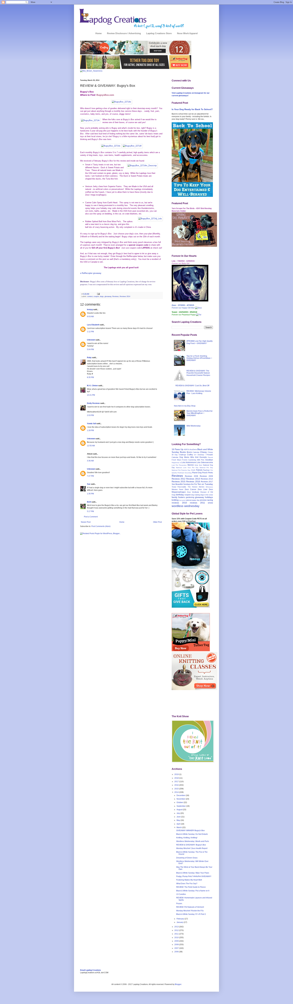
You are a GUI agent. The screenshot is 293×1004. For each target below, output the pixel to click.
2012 (176, 930)
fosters (181, 497)
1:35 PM (90, 494)
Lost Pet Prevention (179, 465)
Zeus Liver (202, 489)
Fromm (184, 460)
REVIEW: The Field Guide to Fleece (191, 887)
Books (183, 452)
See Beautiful (177, 484)
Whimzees (209, 487)
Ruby (89, 357)
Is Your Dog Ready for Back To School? (192, 109)
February (180, 919)
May (179, 820)
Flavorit (210, 457)
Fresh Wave (176, 460)
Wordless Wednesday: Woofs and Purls (192, 841)
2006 (176, 952)
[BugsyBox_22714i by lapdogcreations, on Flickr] (90, 120)
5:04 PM (90, 349)
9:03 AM (90, 316)
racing (210, 500)
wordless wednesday (185, 506)
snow (210, 502)
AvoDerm (193, 449)
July (178, 813)
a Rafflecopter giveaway (90, 273)
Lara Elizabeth (93, 325)
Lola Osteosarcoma (205, 462)
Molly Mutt (198, 465)
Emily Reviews (93, 403)
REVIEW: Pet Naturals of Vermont (190, 907)
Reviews (115, 296)
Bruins (189, 452)
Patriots (199, 470)
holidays (209, 497)
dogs (102, 296)
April (179, 824)
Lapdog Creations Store (159, 33)
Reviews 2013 (193, 479)
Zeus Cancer (190, 489)
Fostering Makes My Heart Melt (189, 880)
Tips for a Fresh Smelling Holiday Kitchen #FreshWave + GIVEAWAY (199, 358)
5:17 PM (90, 511)
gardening (190, 497)
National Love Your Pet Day (187, 467)
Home (98, 33)
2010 (176, 937)
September (181, 806)
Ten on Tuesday (205, 484)
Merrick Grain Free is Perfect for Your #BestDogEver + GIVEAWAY (199, 413)
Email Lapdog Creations (90, 970)
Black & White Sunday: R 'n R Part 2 (191, 914)
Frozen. (179, 903)
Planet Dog (197, 473)
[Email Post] (98, 294)
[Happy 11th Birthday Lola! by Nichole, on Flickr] (190, 301)
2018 (176, 778)
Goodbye (209, 460)
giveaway (108, 296)
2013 (176, 927)
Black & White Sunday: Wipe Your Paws (192, 873)
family (174, 497)
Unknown (91, 340)
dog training (195, 495)
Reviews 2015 (178, 481)
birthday (180, 494)
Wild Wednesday (193, 426)
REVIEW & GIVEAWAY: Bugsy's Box (191, 845)
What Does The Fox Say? (186, 883)
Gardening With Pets (196, 460)
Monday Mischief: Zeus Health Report (191, 848)
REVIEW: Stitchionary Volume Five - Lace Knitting (198, 392)
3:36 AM (90, 461)
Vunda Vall (91, 423)
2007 (176, 948)
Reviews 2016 (193, 481)
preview (203, 500)
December (181, 795)
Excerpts (203, 457)
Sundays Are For (190, 484)
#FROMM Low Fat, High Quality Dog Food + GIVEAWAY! (199, 342)
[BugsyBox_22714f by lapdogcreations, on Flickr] (132, 146)
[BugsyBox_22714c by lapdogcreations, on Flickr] (110, 146)
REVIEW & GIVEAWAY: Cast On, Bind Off (192, 386)
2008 (176, 944)
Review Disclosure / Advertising (124, 33)
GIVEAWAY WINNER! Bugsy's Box (190, 830)
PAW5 (193, 470)
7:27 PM (90, 476)
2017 (176, 781)
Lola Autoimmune (188, 462)
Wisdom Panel (177, 489)
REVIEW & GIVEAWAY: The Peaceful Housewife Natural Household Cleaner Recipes (198, 373)
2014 (176, 792)
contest (90, 296)
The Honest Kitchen (196, 487)
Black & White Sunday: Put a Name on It (192, 891)
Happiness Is (176, 462)
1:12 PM (90, 332)
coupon (96, 296)
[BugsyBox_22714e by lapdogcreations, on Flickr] (121, 102)
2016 (176, 785)
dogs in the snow (206, 495)
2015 (176, 789)
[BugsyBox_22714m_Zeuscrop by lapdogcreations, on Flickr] (142, 165)
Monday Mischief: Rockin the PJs (190, 911)
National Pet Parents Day (181, 470)
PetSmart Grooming (184, 473)
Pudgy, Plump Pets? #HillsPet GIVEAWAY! (193, 876)
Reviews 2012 (178, 479)
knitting (175, 500)
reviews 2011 (197, 502)
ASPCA (186, 449)
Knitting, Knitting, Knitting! (186, 838)
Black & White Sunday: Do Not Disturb (192, 834)
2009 (176, 941)
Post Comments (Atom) (100, 526)
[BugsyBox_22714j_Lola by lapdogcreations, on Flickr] (150, 218)
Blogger (178, 984)
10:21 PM (91, 395)
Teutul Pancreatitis (179, 487)
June (179, 817)
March (179, 827)
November (181, 799)
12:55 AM (91, 446)
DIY (195, 455)
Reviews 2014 (125, 296)
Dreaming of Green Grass (186, 858)
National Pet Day (206, 467)
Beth (89, 502)
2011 (176, 934)
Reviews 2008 (191, 476)
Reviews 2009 (206, 476)
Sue (88, 484)
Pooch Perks (207, 473)
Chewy (203, 452)
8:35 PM (90, 377)
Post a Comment (91, 517)
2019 (176, 774)
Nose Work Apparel (187, 33)
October (180, 802)
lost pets (182, 500)
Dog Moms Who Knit (188, 457)
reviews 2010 (179, 502)
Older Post (157, 522)
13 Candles (181, 894)
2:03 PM (90, 415)
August (180, 810)
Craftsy (190, 455)
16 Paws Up (177, 449)
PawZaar (206, 470)
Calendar (196, 452)
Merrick (191, 465)
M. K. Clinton (92, 386)
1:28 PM (90, 430)
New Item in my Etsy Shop (184, 406)
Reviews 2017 (207, 482)
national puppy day (192, 500)
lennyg (90, 309)
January (180, 922)
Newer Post (85, 522)
